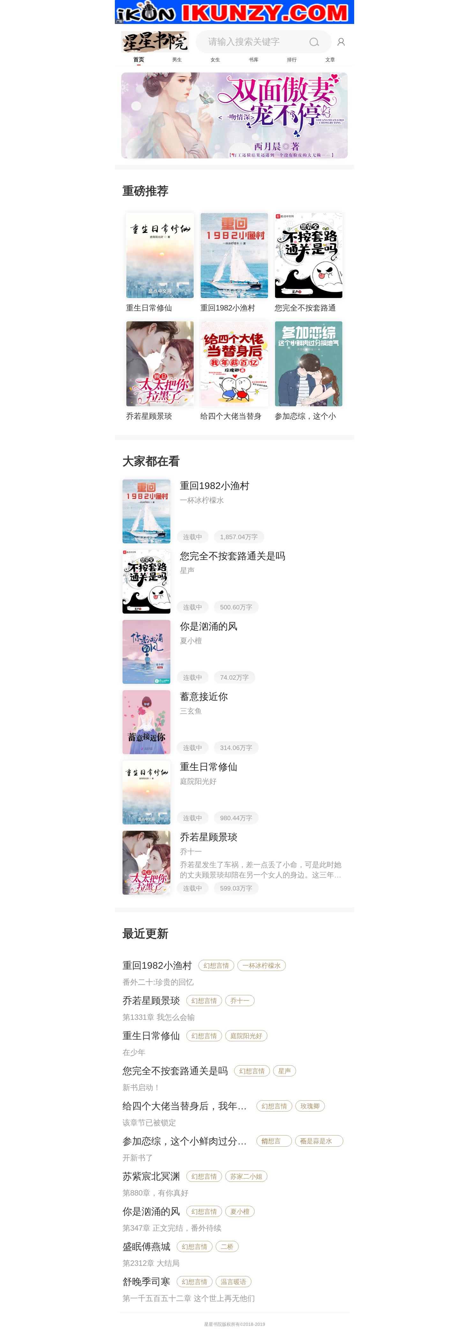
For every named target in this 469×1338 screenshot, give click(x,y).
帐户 (341, 41)
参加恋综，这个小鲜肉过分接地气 (194, 1141)
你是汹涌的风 (151, 1211)
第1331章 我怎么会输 (159, 1017)
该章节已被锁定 (149, 1122)
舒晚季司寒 (146, 1281)
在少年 (134, 1052)
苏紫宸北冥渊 (151, 1176)
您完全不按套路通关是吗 (175, 1071)
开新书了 (138, 1157)
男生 (177, 59)
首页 (138, 60)
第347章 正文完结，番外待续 (172, 1228)
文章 (330, 59)
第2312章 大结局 (151, 1263)
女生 (215, 59)
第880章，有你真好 (156, 1193)
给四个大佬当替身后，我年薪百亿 (194, 1106)
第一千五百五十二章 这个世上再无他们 (189, 1298)
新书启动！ (142, 1087)
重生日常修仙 (151, 1035)
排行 (292, 59)
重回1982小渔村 (157, 965)
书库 (253, 59)
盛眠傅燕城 (146, 1246)
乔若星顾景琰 (151, 1000)
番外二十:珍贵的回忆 (158, 982)
